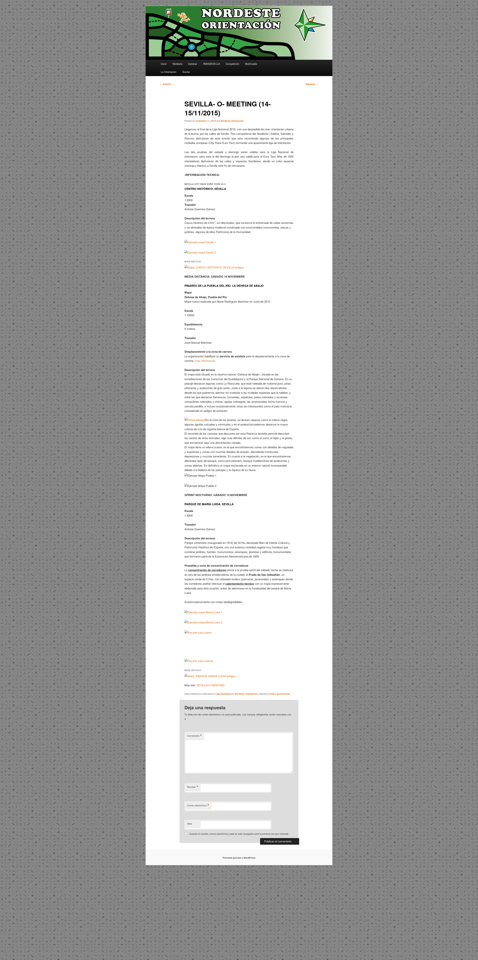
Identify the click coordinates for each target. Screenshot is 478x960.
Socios (186, 72)
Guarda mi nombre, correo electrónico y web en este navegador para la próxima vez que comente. (239, 833)
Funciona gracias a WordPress (239, 857)
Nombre (192, 787)
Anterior (165, 84)
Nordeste (177, 64)
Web (189, 823)
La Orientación (168, 72)
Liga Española (222, 693)
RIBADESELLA (211, 64)
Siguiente (311, 84)
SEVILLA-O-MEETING (210, 685)
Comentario (194, 736)
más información (205, 361)
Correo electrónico (198, 805)
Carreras (192, 64)
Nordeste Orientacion (232, 120)
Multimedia (251, 64)
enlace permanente (279, 693)
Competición (232, 64)
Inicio (164, 64)
